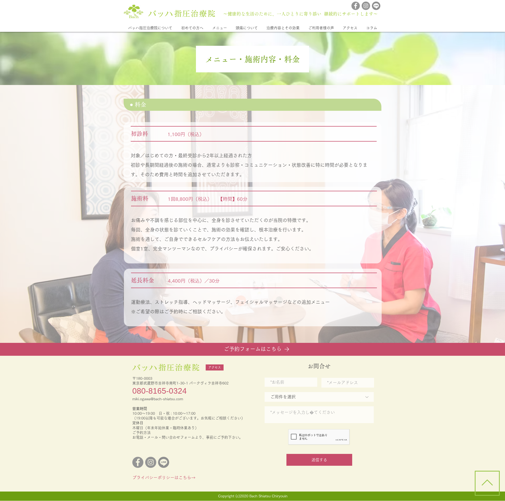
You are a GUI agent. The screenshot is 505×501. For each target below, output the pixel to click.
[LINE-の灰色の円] (376, 6)
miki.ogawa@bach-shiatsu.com (157, 399)
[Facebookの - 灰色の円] (355, 6)
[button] (150, 28)
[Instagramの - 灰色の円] (366, 6)
